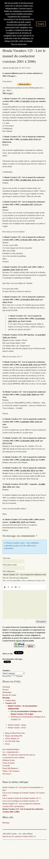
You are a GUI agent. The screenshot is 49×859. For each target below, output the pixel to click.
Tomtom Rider (10, 700)
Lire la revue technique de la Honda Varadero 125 (21, 801)
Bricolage (6, 697)
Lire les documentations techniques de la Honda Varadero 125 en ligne (26, 712)
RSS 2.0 (32, 836)
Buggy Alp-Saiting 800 (13, 735)
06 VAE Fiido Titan (12, 741)
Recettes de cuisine (9, 695)
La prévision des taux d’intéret (13, 757)
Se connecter (16, 836)
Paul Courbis (26, 68)
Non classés (7, 773)
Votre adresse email (10, 564)
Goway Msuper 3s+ (12, 738)
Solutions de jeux (9, 760)
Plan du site (7, 836)
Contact (25, 836)
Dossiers (6, 689)
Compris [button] (41, 24)
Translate (19, 676)
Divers (7, 744)
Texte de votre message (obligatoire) (15, 578)
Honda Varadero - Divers (17, 727)
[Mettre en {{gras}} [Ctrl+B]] (4, 587)
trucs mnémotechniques (11, 749)
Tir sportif (6, 765)
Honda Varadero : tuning (17, 725)
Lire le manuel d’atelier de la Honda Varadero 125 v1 (22, 798)
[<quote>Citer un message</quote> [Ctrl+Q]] (15, 587)
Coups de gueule (9, 763)
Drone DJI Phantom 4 (10, 768)
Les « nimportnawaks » (11, 752)
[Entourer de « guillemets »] (19, 587)
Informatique (7, 692)
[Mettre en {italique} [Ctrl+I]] (8, 587)
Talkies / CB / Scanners (11, 771)
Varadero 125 (10, 703)
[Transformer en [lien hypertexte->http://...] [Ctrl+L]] (12, 587)
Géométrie (6, 687)
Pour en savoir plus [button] (19, 44)
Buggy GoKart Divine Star (15, 733)
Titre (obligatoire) (9, 571)
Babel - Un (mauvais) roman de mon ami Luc (19, 754)
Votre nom (6, 558)
